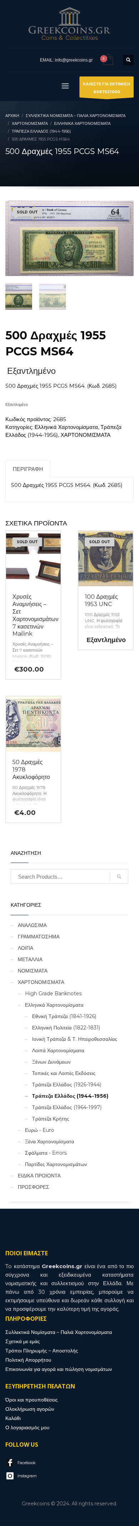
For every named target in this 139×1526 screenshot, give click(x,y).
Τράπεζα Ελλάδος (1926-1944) (66, 1084)
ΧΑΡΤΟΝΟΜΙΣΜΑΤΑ (85, 434)
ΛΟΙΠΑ (25, 948)
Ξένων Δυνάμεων (51, 1062)
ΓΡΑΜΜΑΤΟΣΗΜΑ (39, 936)
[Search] (119, 876)
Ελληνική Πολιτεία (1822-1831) (66, 1027)
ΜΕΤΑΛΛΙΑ (30, 959)
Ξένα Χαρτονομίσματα (49, 1141)
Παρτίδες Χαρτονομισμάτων (56, 1164)
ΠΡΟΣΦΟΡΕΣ (33, 1187)
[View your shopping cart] (108, 60)
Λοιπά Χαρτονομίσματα (58, 1050)
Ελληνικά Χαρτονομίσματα (66, 427)
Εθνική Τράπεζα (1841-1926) (64, 1016)
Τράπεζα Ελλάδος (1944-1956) (70, 1096)
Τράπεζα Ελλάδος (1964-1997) (67, 1107)
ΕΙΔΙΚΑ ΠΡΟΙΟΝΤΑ (39, 1175)
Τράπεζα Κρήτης (50, 1119)
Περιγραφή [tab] (28, 469)
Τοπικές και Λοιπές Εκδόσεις (64, 1073)
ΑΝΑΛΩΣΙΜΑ (32, 925)
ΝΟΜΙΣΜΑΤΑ (32, 971)
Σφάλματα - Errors (46, 1153)
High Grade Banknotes (53, 993)
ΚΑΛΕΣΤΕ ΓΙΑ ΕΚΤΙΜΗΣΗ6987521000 (106, 87)
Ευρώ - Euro (39, 1130)
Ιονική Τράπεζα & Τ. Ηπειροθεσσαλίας (74, 1039)
